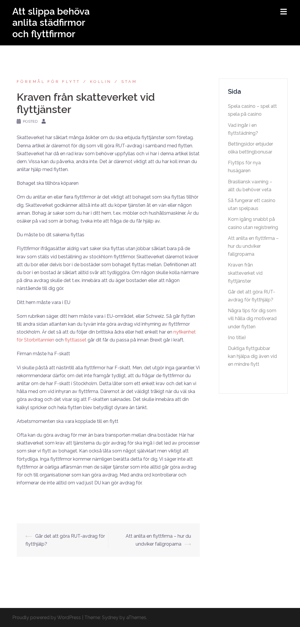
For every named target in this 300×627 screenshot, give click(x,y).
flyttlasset (75, 340)
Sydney (110, 617)
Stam (129, 81)
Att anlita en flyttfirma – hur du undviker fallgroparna (253, 246)
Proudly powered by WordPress (46, 617)
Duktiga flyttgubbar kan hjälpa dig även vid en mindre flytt (252, 356)
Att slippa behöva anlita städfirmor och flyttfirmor (51, 22)
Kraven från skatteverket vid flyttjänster (245, 272)
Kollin (101, 81)
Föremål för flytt (48, 81)
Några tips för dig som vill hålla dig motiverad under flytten (252, 318)
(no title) (237, 337)
